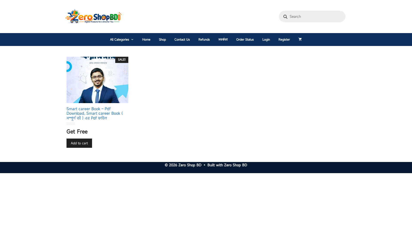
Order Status (245, 39)
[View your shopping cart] (300, 39)
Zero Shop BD (235, 165)
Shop (162, 39)
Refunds (204, 39)
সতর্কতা (223, 39)
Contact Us (182, 39)
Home (146, 39)
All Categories (119, 39)
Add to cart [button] (79, 143)
